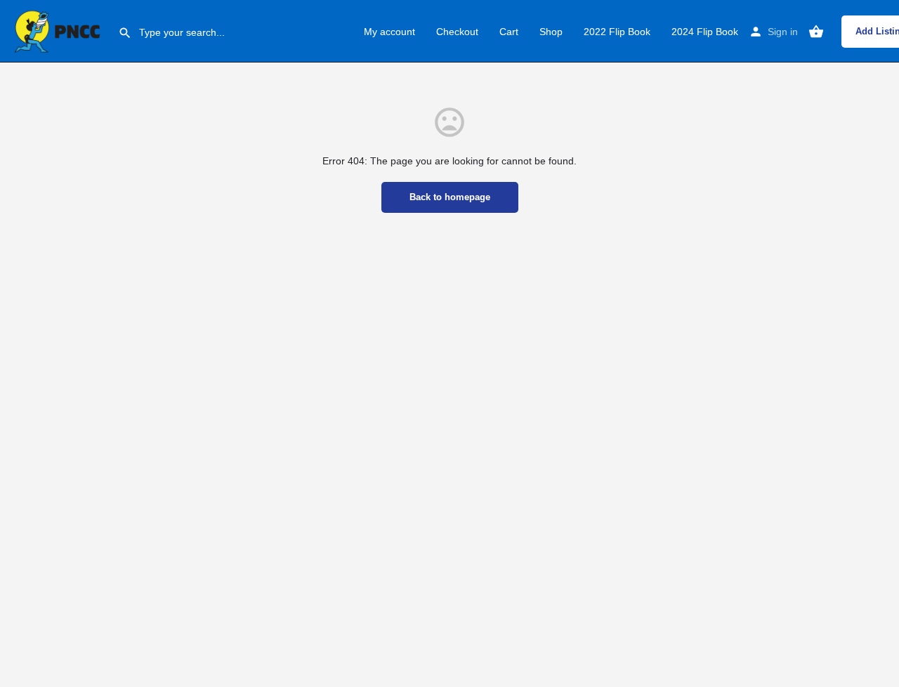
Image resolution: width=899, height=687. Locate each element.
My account (389, 31)
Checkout (457, 31)
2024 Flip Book (704, 31)
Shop (551, 31)
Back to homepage (449, 197)
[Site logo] (59, 30)
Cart (508, 31)
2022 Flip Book (617, 31)
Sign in (783, 31)
